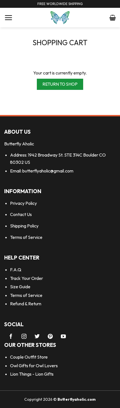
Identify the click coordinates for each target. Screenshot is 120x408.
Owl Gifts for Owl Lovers (34, 365)
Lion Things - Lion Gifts (32, 374)
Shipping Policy (24, 226)
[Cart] (112, 17)
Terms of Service (26, 237)
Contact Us (21, 214)
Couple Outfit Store (29, 357)
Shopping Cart (60, 43)
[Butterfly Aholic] (60, 17)
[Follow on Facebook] (11, 336)
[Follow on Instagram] (24, 336)
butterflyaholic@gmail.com (47, 171)
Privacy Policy (23, 203)
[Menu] (8, 17)
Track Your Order (26, 278)
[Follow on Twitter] (37, 336)
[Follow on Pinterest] (50, 336)
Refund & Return (25, 303)
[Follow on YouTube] (63, 336)
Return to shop (60, 84)
